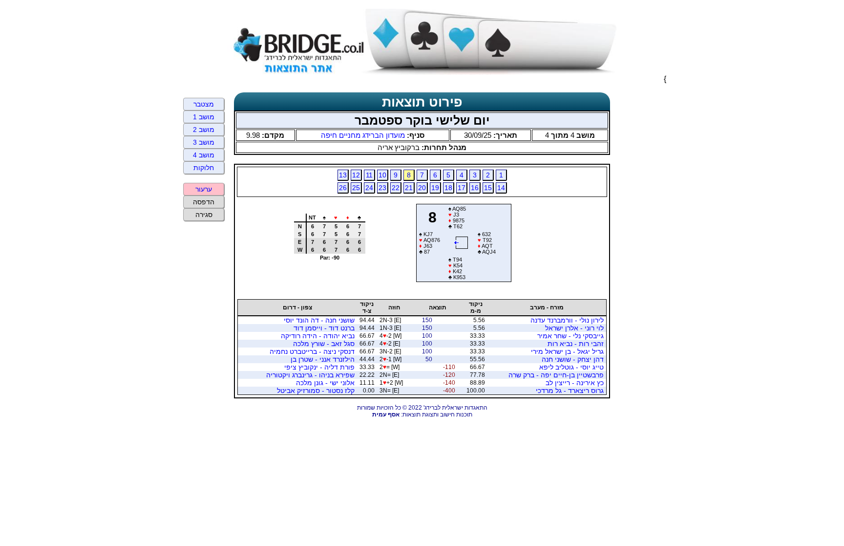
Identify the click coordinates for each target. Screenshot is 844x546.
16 (475, 188)
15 (488, 188)
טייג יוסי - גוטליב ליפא (571, 367)
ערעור (203, 189)
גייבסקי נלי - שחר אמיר (570, 336)
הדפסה (203, 202)
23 (382, 188)
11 (369, 175)
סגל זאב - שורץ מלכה (324, 344)
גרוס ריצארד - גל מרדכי (570, 390)
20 (422, 188)
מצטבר (203, 104)
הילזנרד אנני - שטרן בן (323, 359)
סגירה (203, 214)
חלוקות (203, 168)
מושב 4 (203, 155)
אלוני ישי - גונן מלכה (325, 383)
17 (461, 188)
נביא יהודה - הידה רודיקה (318, 336)
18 (448, 188)
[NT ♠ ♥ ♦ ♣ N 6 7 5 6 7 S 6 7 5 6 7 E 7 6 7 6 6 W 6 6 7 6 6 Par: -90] (325, 278)
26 (343, 188)
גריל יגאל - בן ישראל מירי (567, 351)
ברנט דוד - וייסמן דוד (324, 328)
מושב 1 (203, 117)
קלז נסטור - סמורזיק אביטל (316, 390)
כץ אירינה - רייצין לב (575, 383)
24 (369, 188)
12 (356, 175)
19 (435, 188)
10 (382, 175)
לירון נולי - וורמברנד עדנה (567, 320)
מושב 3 (203, 142)
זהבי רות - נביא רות (576, 344)
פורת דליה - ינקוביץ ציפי (319, 367)
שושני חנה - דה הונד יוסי (319, 320)
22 (396, 188)
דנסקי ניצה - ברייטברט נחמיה (312, 351)
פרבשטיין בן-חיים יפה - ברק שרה (556, 375)
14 (501, 188)
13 (343, 175)
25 (356, 188)
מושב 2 (203, 129)
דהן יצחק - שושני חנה (573, 359)
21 (409, 188)
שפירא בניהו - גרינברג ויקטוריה (310, 375)
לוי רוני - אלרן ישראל (574, 328)
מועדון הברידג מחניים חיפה (363, 135)
